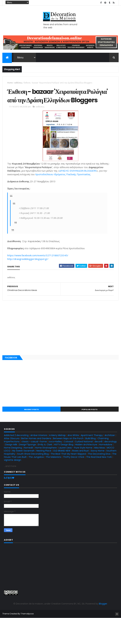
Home (10, 82)
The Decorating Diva (99, 453)
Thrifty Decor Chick (73, 457)
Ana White (73, 435)
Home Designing (13, 447)
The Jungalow (36, 457)
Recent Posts (31, 409)
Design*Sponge (27, 444)
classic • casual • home (34, 441)
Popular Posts (90, 409)
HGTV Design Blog (63, 444)
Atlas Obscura (11, 438)
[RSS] (5, 477)
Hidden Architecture (86, 444)
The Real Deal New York (99, 457)
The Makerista (53, 457)
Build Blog (90, 438)
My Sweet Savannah (23, 450)
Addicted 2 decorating (16, 435)
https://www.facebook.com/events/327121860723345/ (37, 255)
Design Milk (11, 444)
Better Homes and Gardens (36, 438)
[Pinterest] (9, 477)
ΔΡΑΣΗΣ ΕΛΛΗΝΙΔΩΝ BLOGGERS (78, 170)
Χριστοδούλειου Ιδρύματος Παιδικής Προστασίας (62, 174)
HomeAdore (105, 444)
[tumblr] (109, 3)
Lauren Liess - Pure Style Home (75, 447)
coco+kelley (55, 441)
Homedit (28, 447)
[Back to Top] (117, 614)
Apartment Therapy (92, 435)
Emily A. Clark (45, 444)
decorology (110, 441)
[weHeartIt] (13, 477)
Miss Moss (99, 447)
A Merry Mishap (57, 435)
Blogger (103, 603)
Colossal (68, 441)
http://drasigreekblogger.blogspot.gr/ (27, 259)
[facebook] (101, 3)
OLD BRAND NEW (61, 450)
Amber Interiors (38, 435)
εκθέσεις (18, 82)
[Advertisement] (60, 327)
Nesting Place (43, 450)
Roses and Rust (80, 450)
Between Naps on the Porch (68, 438)
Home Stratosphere (46, 447)
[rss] (113, 3)
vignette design (12, 460)
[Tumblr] (11, 477)
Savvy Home (97, 450)
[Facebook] (6, 477)
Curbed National (84, 441)
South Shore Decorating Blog (33, 453)
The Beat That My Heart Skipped (68, 453)
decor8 (98, 441)
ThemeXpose (27, 613)
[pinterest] (105, 3)
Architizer (110, 435)
